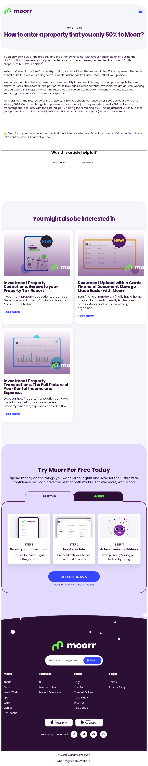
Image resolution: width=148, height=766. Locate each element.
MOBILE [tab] (99, 496)
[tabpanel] (74, 547)
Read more (12, 312)
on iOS (115, 133)
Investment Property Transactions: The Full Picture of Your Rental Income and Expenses (36, 386)
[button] (140, 11)
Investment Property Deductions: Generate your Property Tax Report (31, 286)
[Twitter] (83, 734)
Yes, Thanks (59, 162)
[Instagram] (103, 734)
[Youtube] (93, 734)
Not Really (87, 162)
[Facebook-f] (74, 734)
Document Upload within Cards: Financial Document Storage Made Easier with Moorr (110, 286)
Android (132, 133)
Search (93, 660)
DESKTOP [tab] (49, 496)
